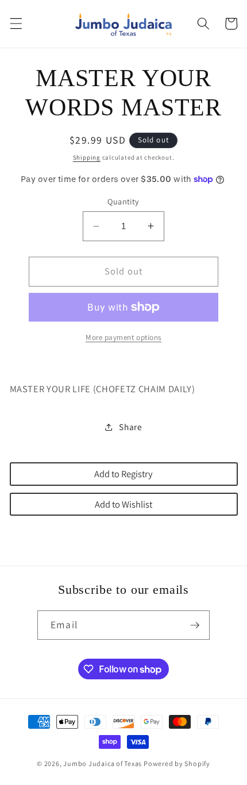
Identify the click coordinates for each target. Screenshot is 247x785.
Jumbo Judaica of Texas (102, 763)
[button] (15, 23)
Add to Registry (123, 473)
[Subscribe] (195, 625)
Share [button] (130, 426)
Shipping (87, 157)
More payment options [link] (123, 337)
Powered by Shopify (177, 763)
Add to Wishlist (123, 504)
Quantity (123, 201)
